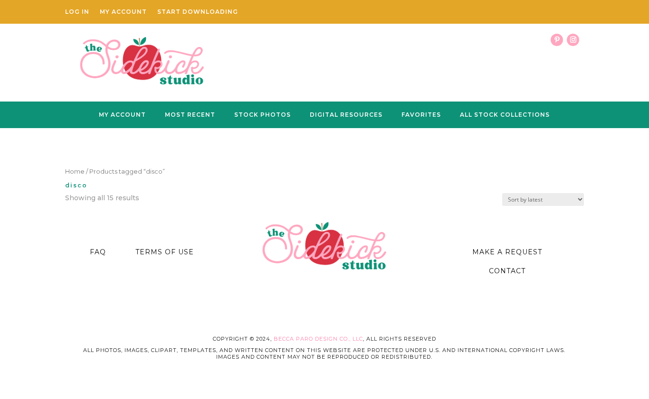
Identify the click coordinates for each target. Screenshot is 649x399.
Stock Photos (262, 114)
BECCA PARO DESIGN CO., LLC (318, 338)
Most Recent (190, 114)
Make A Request (507, 252)
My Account (123, 12)
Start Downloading (197, 12)
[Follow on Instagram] (573, 40)
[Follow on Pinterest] (557, 40)
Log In (77, 12)
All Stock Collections (505, 114)
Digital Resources (346, 114)
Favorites (421, 114)
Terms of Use (164, 252)
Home (75, 171)
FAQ (98, 252)
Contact (507, 271)
